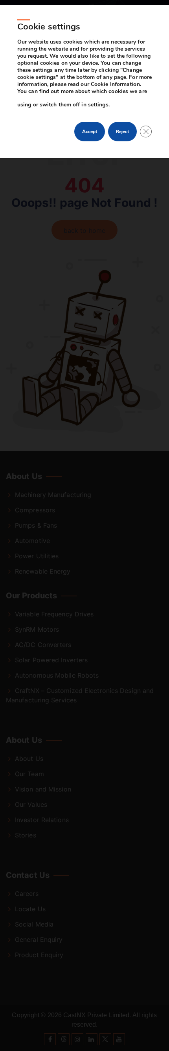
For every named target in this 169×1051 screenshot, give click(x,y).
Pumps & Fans (36, 525)
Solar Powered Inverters (51, 660)
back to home (84, 230)
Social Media (34, 924)
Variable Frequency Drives (54, 614)
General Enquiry (39, 939)
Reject (122, 131)
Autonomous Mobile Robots (57, 675)
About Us (29, 758)
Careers (27, 893)
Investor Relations (42, 820)
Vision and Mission (43, 789)
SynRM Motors (37, 629)
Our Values (31, 804)
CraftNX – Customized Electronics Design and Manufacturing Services (80, 695)
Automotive (32, 541)
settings (98, 104)
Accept (89, 131)
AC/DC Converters (43, 645)
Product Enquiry (39, 955)
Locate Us (30, 909)
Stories (25, 835)
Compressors (35, 510)
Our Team (29, 774)
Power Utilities (37, 556)
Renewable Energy (43, 571)
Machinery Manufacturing (53, 495)
